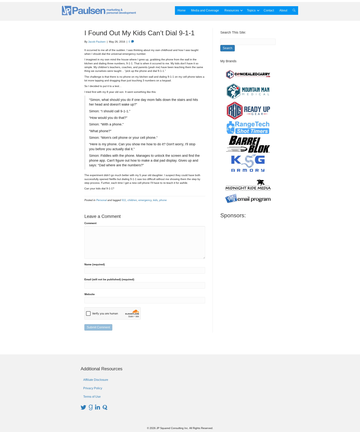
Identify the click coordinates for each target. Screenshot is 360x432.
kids (155, 200)
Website (89, 294)
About (283, 10)
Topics (251, 10)
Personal (101, 200)
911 (124, 200)
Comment (90, 223)
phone (163, 200)
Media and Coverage (205, 10)
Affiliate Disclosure (95, 379)
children (132, 200)
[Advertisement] (248, 283)
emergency (145, 200)
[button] (241, 10)
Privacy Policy (92, 388)
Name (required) (94, 264)
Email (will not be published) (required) (109, 279)
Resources (231, 10)
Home (182, 10)
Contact (269, 10)
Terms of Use (92, 396)
